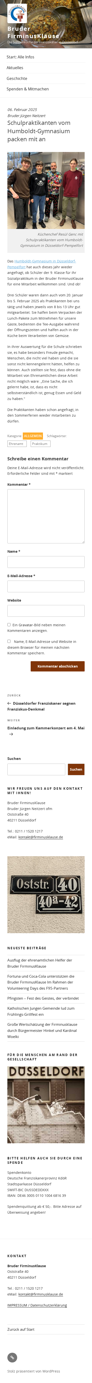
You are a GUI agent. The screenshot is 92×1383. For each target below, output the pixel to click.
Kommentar (19, 484)
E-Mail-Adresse (21, 575)
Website (14, 600)
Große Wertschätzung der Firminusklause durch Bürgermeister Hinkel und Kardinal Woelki (42, 1030)
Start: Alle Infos (20, 57)
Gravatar (26, 625)
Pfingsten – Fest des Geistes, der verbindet (43, 998)
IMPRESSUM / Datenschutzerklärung (37, 1305)
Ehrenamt (16, 444)
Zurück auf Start (20, 1329)
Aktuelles (15, 67)
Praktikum (39, 444)
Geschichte (17, 78)
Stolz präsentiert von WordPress (33, 1371)
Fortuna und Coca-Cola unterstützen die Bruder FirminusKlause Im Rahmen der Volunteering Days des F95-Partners (40, 982)
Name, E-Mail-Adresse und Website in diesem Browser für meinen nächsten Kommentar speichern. (41, 647)
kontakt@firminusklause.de (40, 837)
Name (13, 551)
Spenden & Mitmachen (28, 89)
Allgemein (33, 436)
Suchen (14, 758)
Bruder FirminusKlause (33, 32)
